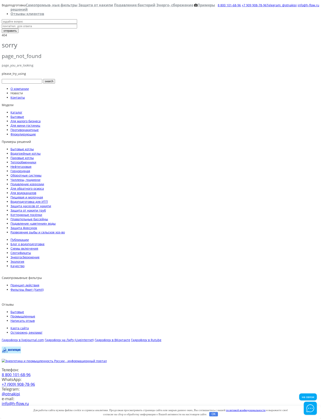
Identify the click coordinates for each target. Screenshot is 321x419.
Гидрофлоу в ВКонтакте (112, 340)
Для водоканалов (23, 193)
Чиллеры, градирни (25, 180)
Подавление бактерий (134, 5)
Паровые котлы (22, 158)
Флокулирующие (23, 134)
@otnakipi (11, 393)
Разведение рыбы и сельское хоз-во (37, 232)
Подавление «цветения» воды (33, 223)
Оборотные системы (25, 175)
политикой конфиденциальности (246, 410)
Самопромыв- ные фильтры (52, 5)
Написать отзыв (22, 321)
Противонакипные (24, 130)
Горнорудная (20, 171)
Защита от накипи (95, 5)
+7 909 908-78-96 (254, 5)
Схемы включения (24, 248)
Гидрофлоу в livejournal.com (23, 340)
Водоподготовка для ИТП (29, 202)
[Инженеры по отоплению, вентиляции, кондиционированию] (11, 352)
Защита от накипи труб (28, 210)
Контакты (17, 97)
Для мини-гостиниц (25, 125)
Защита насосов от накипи (30, 206)
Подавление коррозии (27, 184)
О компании (19, 89)
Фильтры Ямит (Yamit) (27, 290)
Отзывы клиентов (27, 13)
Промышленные (22, 316)
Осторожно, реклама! (26, 332)
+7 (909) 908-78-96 (18, 384)
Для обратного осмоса (27, 188)
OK (214, 414)
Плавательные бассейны (29, 219)
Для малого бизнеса (25, 121)
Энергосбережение (25, 257)
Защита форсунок (23, 228)
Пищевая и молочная (26, 197)
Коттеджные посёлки (26, 215)
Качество (17, 266)
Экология (17, 261)
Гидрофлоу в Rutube (146, 340)
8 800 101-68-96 (229, 5)
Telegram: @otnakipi (282, 5)
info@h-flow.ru (308, 5)
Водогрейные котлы (25, 153)
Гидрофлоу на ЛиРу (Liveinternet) (69, 340)
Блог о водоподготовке (27, 244)
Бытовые (17, 117)
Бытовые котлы (22, 149)
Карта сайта (19, 328)
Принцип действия (24, 285)
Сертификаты (20, 253)
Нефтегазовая (20, 167)
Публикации (19, 240)
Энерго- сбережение (174, 5)
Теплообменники (23, 162)
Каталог (16, 112)
